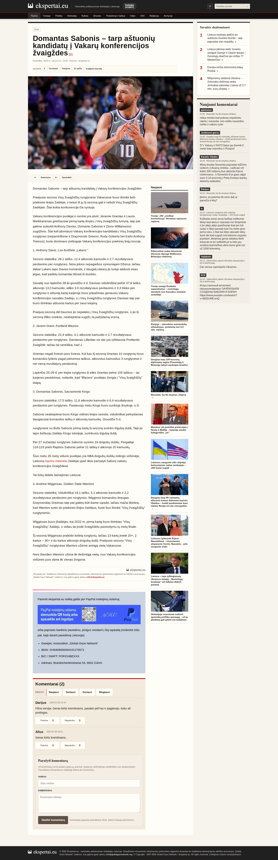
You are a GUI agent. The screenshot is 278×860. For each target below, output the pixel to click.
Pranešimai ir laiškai (115, 16)
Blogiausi (104, 692)
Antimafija (72, 16)
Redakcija (154, 16)
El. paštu (78, 68)
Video (132, 16)
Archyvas (168, 16)
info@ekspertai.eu (96, 577)
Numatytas (46, 177)
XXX (142, 16)
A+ (56, 177)
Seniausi (70, 692)
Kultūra (85, 16)
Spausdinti (66, 177)
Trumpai (46, 16)
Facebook (53, 68)
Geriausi (87, 692)
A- (35, 177)
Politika (58, 16)
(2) (71, 54)
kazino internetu (56, 461)
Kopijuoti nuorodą (94, 69)
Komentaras (45, 790)
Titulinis (34, 16)
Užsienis (97, 16)
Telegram (66, 68)
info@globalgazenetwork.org (119, 854)
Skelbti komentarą (53, 820)
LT (210, 6)
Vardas (42, 777)
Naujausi (54, 692)
